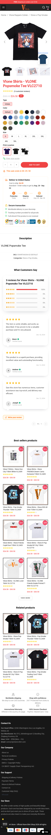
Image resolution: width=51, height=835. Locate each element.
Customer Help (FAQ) (10, 791)
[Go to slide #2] (20, 71)
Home (3, 15)
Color (5, 108)
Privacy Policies (8, 759)
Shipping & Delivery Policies (12, 777)
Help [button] (46, 832)
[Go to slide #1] (7, 71)
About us (5, 753)
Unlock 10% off (5, 824)
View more (25, 598)
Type (5, 100)
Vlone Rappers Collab (18, 15)
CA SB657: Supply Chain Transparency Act (18, 766)
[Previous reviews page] (34, 424)
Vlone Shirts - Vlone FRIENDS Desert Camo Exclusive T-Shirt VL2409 (36, 471)
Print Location (8, 145)
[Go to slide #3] (33, 71)
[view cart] (47, 7)
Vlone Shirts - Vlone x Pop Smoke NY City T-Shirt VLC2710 (37, 545)
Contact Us (6, 788)
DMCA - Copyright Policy (11, 763)
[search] (43, 7)
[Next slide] (46, 41)
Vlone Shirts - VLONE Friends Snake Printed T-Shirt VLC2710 (36, 583)
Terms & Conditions (9, 756)
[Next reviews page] (46, 424)
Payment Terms (8, 781)
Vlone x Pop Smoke (39, 15)
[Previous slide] (4, 41)
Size (4, 132)
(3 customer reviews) (22, 91)
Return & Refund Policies (11, 784)
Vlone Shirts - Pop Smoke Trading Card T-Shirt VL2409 (36, 674)
